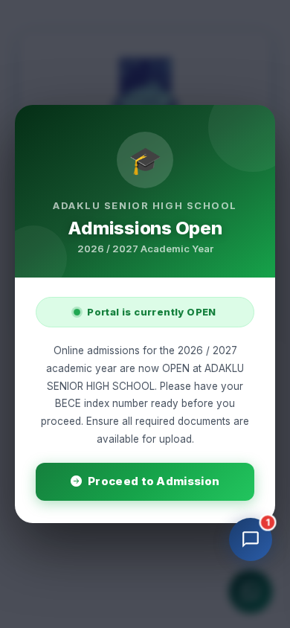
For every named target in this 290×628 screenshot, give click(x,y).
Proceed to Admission (153, 481)
